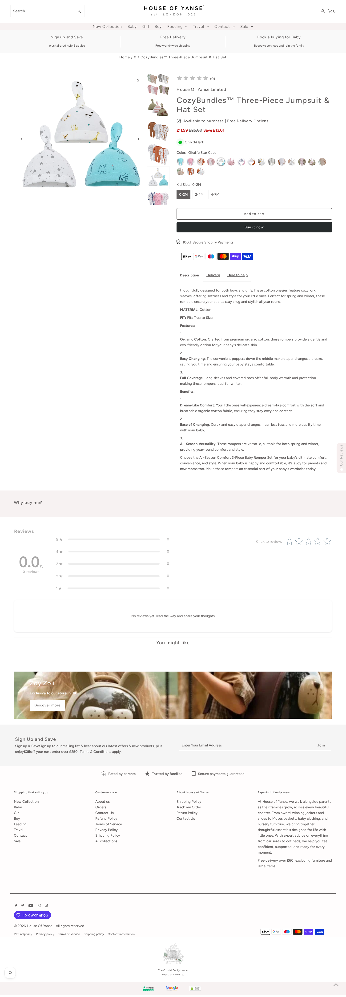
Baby (18, 807)
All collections (106, 841)
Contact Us (104, 813)
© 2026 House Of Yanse (33, 926)
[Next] (138, 139)
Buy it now (254, 227)
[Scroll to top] (336, 984)
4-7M (215, 194)
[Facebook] (15, 906)
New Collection (26, 801)
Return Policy (187, 813)
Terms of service (69, 934)
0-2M (183, 194)
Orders (100, 807)
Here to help (237, 275)
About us (102, 801)
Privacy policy (45, 934)
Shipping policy (94, 934)
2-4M (199, 194)
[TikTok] (46, 906)
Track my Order (189, 807)
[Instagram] (38, 906)
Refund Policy (106, 818)
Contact (20, 835)
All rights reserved (70, 926)
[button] (112, 539)
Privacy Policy (106, 830)
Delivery (213, 275)
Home (124, 57)
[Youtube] (30, 906)
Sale (17, 841)
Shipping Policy (107, 835)
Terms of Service (108, 824)
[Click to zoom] (138, 80)
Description (189, 275)
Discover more (47, 705)
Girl (16, 813)
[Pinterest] (22, 906)
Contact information (121, 934)
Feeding (20, 824)
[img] (193, 78)
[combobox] (42, 11)
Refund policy (23, 934)
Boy (17, 818)
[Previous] (21, 139)
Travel (18, 830)
